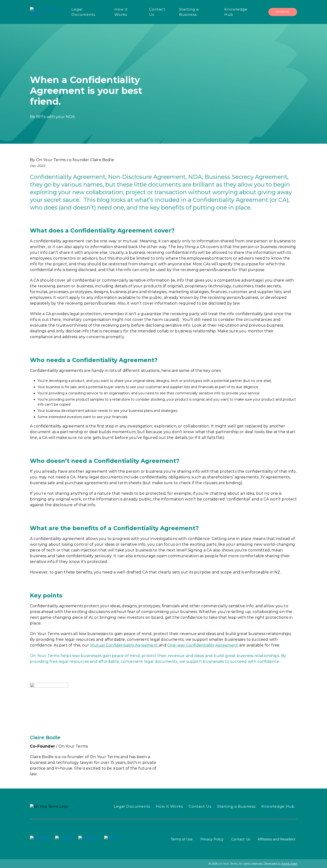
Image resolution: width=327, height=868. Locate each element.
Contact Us (240, 839)
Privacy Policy (212, 839)
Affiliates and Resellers (276, 839)
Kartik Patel (289, 863)
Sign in (282, 12)
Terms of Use (182, 839)
